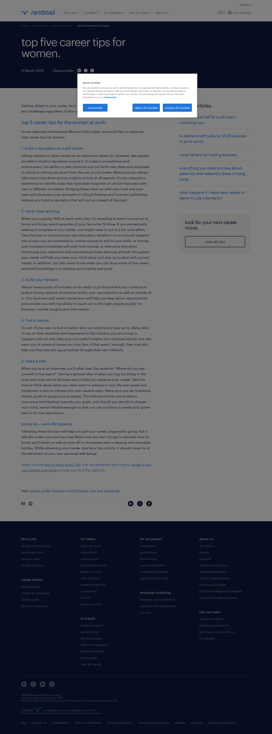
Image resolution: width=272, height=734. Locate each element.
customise (95, 107)
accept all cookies (177, 107)
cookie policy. (110, 97)
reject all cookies (146, 107)
